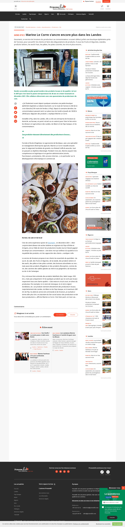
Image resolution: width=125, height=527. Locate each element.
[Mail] (15, 121)
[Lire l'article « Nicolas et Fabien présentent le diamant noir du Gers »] (106, 70)
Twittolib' (91, 14)
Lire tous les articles (106, 151)
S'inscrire (112, 517)
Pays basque (32, 14)
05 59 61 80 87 (76, 513)
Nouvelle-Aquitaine (31, 27)
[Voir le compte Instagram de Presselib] (68, 471)
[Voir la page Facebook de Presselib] (56, 471)
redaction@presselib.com (90, 507)
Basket (39, 371)
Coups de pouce (37, 349)
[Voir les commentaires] (15, 103)
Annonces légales (81, 14)
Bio (60, 27)
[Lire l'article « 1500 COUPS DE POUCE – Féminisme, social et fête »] (106, 363)
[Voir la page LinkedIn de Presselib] (64, 471)
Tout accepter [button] (117, 524)
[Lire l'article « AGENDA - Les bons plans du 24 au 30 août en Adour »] (106, 208)
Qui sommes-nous (44, 493)
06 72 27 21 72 (76, 507)
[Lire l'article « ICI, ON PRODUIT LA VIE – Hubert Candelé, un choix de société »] (106, 185)
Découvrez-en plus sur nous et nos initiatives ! (86, 500)
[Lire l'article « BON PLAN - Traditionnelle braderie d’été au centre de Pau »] (106, 56)
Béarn (40, 14)
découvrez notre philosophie (27, 1)
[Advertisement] (98, 407)
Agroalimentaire (46, 27)
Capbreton (40, 347)
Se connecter (60, 315)
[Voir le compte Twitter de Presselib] (60, 471)
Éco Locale (62, 14)
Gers (52, 14)
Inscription (98, 1)
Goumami (51, 243)
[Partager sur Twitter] (15, 112)
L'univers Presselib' (45, 488)
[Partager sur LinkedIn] (15, 116)
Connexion (106, 1)
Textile (45, 347)
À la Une (17, 14)
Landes (24, 14)
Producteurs (55, 27)
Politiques (71, 14)
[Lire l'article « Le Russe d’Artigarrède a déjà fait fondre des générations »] (106, 77)
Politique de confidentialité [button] (81, 524)
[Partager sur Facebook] (15, 107)
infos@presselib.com (89, 513)
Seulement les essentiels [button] (103, 524)
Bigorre (47, 14)
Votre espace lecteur (46, 484)
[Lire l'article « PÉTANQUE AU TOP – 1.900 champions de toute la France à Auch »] (106, 317)
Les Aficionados (43, 496)
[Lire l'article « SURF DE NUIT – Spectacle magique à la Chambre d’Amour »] (106, 178)
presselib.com (17, 1)
